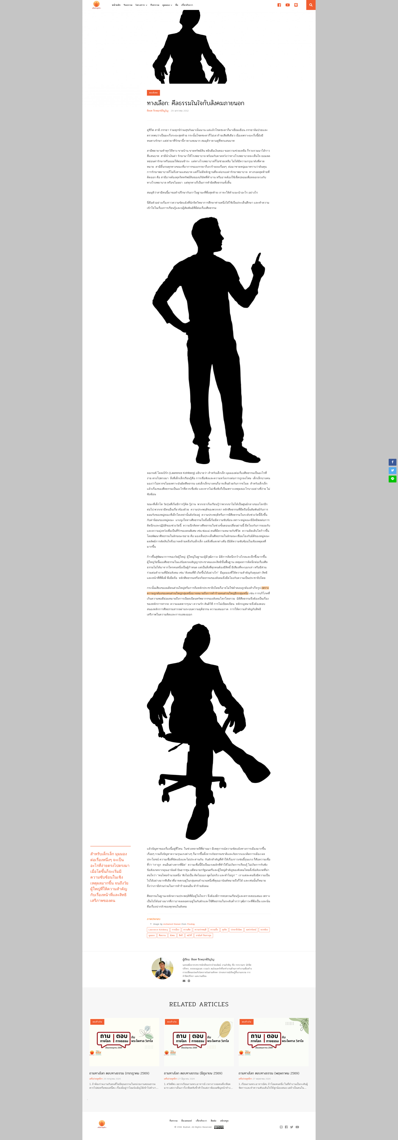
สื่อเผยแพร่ (186, 1120)
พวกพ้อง (264, 929)
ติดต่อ (213, 1120)
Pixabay (191, 924)
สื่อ (176, 5)
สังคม (172, 935)
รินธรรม (128, 5)
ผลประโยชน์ (251, 929)
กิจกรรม (154, 5)
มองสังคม (153, 92)
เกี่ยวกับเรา (187, 5)
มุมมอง (166, 5)
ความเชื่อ (214, 929)
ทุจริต (224, 929)
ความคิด (186, 929)
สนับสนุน (224, 1120)
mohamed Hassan (171, 924)
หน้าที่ (189, 935)
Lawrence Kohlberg (158, 929)
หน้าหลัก (116, 5)
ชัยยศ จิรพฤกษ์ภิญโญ (158, 111)
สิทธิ (181, 935)
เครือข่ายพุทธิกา (96, 1078)
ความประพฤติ (200, 929)
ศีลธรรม (162, 935)
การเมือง (175, 929)
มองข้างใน (97, 1021)
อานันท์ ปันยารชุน (203, 935)
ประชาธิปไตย (236, 929)
